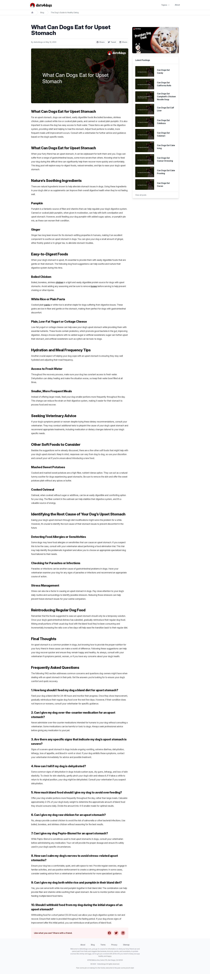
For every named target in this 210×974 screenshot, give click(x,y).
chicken (59, 282)
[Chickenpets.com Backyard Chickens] (32, 12)
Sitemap (126, 945)
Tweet (113, 42)
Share (102, 42)
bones (94, 286)
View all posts (140, 195)
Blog (42, 12)
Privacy (114, 945)
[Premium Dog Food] (155, 40)
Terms (103, 945)
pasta (47, 304)
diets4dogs (38, 42)
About (177, 5)
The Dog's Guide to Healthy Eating (65, 12)
